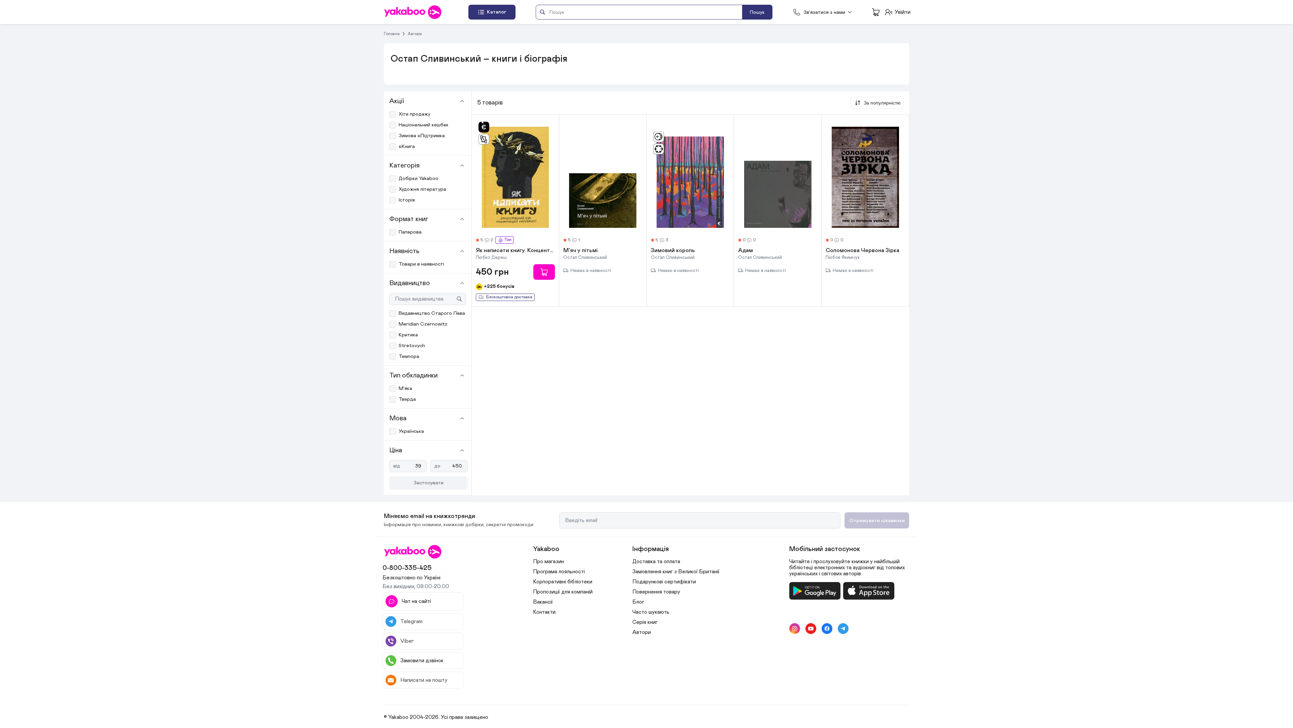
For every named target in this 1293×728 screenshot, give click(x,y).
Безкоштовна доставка (509, 297)
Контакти (544, 612)
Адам (745, 250)
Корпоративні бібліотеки (562, 581)
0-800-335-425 (407, 568)
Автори (415, 34)
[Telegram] (843, 628)
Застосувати (428, 482)
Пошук (757, 12)
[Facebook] (827, 628)
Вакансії (543, 602)
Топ (507, 240)
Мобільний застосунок (824, 549)
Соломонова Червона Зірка (862, 250)
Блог (638, 602)
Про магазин (548, 561)
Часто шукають (650, 612)
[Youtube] (810, 628)
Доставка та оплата (656, 561)
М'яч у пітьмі (580, 250)
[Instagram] (794, 628)
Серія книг (645, 622)
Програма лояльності (559, 571)
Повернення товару (656, 592)
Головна (392, 34)
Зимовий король (673, 250)
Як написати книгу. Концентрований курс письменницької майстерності (515, 250)
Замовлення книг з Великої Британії (676, 571)
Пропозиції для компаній (563, 592)
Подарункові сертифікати (664, 581)
